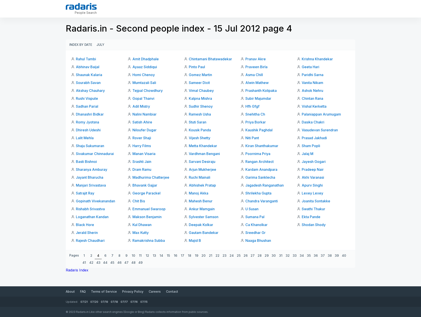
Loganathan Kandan (92, 217)
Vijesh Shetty (199, 138)
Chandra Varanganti (261, 201)
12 (147, 255)
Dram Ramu (141, 169)
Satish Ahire (142, 122)
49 (140, 262)
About (70, 291)
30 (274, 255)
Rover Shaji (141, 138)
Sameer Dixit (199, 82)
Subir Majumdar (258, 98)
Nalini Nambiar (144, 114)
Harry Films (141, 146)
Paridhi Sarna (312, 75)
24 (232, 255)
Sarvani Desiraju (202, 161)
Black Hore (85, 225)
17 (182, 255)
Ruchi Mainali (199, 177)
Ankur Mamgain (202, 209)
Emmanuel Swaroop (149, 209)
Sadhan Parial (87, 106)
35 (309, 255)
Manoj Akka (198, 193)
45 (112, 262)
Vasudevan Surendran (320, 130)
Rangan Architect (259, 161)
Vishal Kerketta (314, 106)
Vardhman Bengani (204, 153)
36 (316, 255)
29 (267, 255)
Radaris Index (77, 270)
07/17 (124, 301)
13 (154, 255)
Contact (172, 291)
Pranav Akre (255, 59)
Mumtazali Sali (144, 82)
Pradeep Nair (313, 169)
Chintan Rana (312, 98)
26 (246, 255)
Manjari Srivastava (91, 185)
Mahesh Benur (200, 201)
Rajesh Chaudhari (90, 240)
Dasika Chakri (313, 122)
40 (344, 255)
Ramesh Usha (200, 114)
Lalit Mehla (85, 138)
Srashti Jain (141, 161)
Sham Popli (311, 146)
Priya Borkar (255, 122)
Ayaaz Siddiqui (144, 67)
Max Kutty (140, 232)
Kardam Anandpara (261, 169)
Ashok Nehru (312, 90)
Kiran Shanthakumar (261, 146)
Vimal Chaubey (201, 90)
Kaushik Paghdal (259, 130)
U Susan (252, 209)
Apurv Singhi (312, 185)
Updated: (72, 301)
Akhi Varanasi (313, 177)
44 (105, 262)
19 (196, 255)
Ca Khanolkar (256, 225)
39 (337, 255)
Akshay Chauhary (90, 90)
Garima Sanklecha (260, 177)
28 (260, 255)
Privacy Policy (132, 291)
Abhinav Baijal (87, 67)
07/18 (114, 301)
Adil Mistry (141, 106)
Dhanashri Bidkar (90, 114)
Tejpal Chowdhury (147, 90)
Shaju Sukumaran (90, 146)
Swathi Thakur (313, 209)
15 (168, 255)
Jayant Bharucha (89, 177)
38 (330, 255)
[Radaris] (81, 6)
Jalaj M (307, 153)
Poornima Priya (257, 153)
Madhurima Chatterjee (150, 177)
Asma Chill (254, 75)
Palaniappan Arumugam (321, 114)
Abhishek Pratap (202, 185)
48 (133, 262)
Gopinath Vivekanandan (95, 201)
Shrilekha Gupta (258, 193)
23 (225, 255)
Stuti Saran (197, 122)
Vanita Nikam (312, 82)
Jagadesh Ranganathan (264, 185)
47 (126, 262)
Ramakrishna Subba (148, 240)
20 (203, 255)
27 (253, 255)
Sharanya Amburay (91, 169)
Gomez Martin (200, 75)
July (100, 44)
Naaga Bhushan (258, 240)
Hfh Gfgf (252, 106)
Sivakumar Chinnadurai (95, 153)
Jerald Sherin (87, 232)
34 (302, 255)
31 (280, 255)
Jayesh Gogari (314, 161)
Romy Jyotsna (87, 122)
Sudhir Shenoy (201, 106)
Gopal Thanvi (143, 98)
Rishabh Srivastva (90, 209)
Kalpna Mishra (200, 98)
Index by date (80, 44)
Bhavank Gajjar (144, 185)
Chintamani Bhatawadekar (210, 59)
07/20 (94, 301)
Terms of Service (104, 291)
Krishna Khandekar (317, 59)
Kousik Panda (200, 130)
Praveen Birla (256, 67)
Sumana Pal (254, 217)
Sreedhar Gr (255, 232)
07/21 (84, 301)
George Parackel (146, 193)
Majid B (195, 240)
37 (323, 255)
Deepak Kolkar (201, 225)
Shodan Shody (314, 225)
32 (288, 255)
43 (98, 262)
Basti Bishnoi (86, 161)
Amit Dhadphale (145, 59)
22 (217, 255)
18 (189, 255)
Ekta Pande (311, 217)
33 (295, 255)
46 (119, 262)
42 (91, 262)
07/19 (104, 301)
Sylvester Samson (203, 217)
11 (140, 255)
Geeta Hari (310, 67)
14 (161, 255)
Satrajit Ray (85, 193)
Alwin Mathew (257, 82)
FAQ (83, 291)
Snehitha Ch (255, 114)
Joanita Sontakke (316, 201)
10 (133, 255)
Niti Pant (252, 138)
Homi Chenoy (143, 75)
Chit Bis (138, 201)
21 (210, 255)
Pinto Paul (197, 67)
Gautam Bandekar (203, 232)
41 (84, 262)
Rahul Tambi (86, 59)
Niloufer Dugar (144, 130)
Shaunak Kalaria (89, 75)
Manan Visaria (143, 153)
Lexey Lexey (312, 193)
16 (175, 255)
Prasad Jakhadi (314, 138)
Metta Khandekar (203, 146)
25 (239, 255)
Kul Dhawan (142, 225)
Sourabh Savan (88, 82)
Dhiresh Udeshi (88, 130)
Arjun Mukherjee (202, 169)
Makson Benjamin (147, 217)
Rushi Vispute (87, 98)
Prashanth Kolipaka (261, 90)
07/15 (144, 301)
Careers (155, 291)
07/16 (134, 301)
